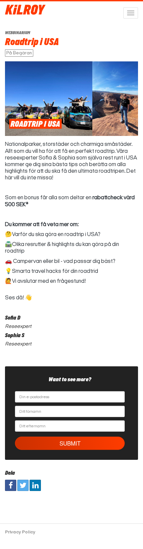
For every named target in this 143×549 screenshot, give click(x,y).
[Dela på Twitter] (23, 485)
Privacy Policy (20, 531)
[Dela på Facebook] (10, 485)
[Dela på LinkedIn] (35, 485)
